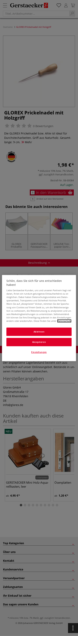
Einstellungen (39, 352)
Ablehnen (39, 331)
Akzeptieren (39, 341)
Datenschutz (64, 320)
